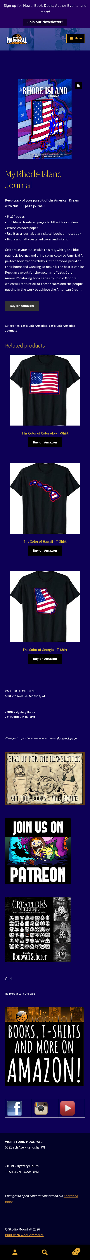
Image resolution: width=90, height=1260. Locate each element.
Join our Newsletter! (45, 22)
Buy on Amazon (22, 305)
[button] (78, 85)
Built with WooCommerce (24, 1235)
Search (45, 1252)
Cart (69, 1249)
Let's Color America (34, 326)
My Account (15, 1252)
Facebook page (67, 738)
